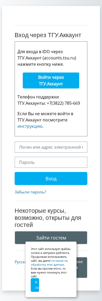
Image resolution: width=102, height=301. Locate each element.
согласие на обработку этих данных (49, 262)
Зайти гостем (51, 238)
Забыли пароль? (30, 191)
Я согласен (37, 285)
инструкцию (30, 126)
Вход (51, 178)
